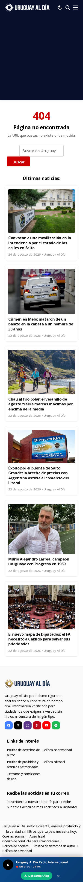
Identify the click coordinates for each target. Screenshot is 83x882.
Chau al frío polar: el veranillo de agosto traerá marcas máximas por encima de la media (40, 404)
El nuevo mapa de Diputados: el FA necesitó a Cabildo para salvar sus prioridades (39, 639)
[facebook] (9, 725)
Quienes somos (13, 836)
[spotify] (56, 725)
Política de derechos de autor (54, 846)
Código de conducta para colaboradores (30, 841)
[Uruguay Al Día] (28, 7)
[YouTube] (46, 725)
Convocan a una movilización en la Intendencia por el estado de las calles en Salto (39, 242)
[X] (18, 725)
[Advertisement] (41, 58)
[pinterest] (37, 725)
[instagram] (28, 725)
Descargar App (38, 875)
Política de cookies (15, 846)
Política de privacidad (57, 750)
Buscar (18, 162)
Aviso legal (37, 836)
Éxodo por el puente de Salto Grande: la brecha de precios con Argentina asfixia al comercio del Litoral (38, 475)
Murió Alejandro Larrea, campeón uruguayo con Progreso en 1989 (38, 561)
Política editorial (53, 762)
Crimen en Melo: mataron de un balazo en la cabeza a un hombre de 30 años (40, 324)
